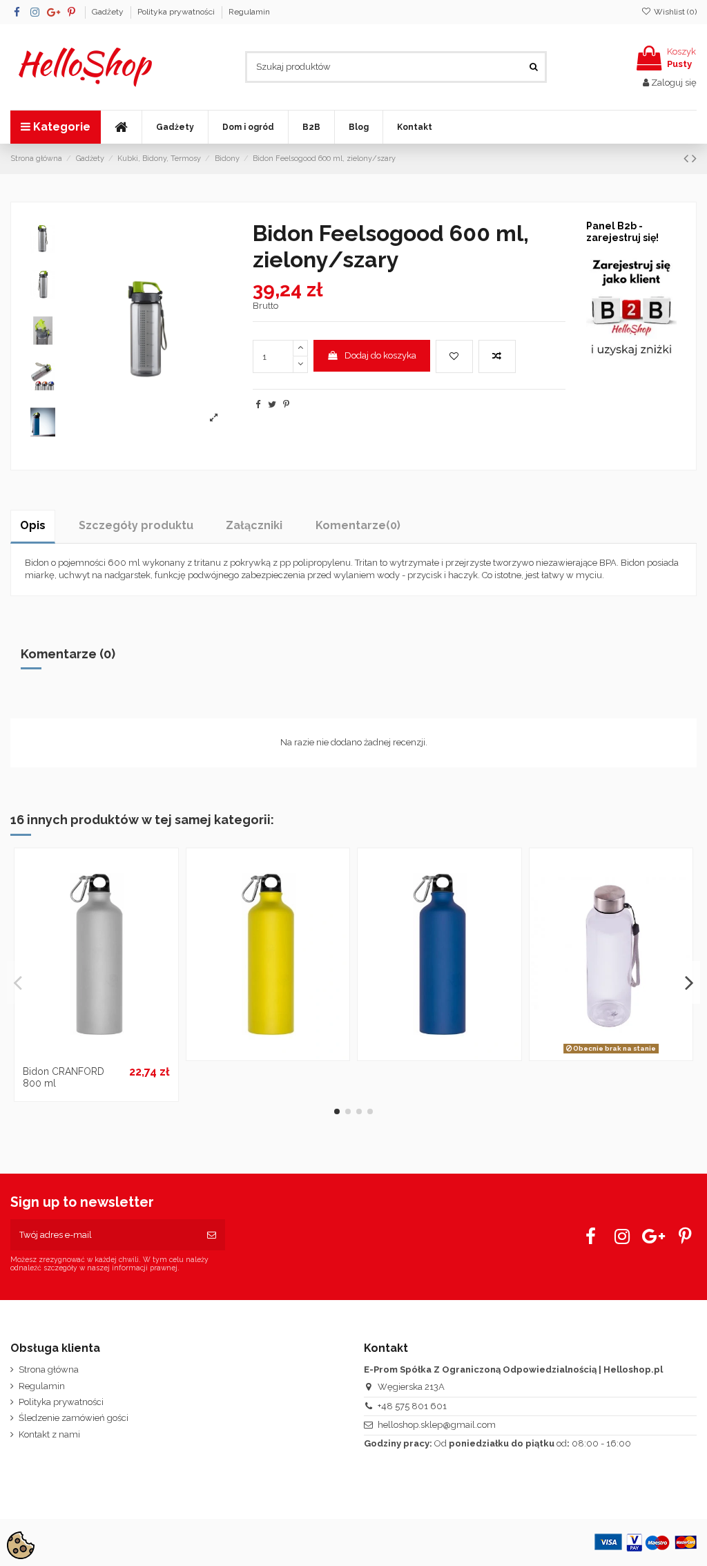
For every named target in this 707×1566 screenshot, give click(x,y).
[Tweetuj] (272, 404)
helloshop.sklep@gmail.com (437, 1425)
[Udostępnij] (257, 404)
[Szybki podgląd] (114, 1054)
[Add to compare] (497, 356)
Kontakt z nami (49, 1434)
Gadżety (109, 12)
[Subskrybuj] (211, 1235)
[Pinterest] (286, 404)
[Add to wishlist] (454, 356)
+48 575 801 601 (412, 1406)
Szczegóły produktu (136, 525)
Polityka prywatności (177, 12)
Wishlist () (674, 12)
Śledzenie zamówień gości (73, 1418)
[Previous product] (688, 158)
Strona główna (49, 1369)
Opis (33, 525)
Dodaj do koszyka (380, 355)
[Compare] (96, 1054)
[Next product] (694, 158)
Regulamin (249, 12)
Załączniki (254, 525)
